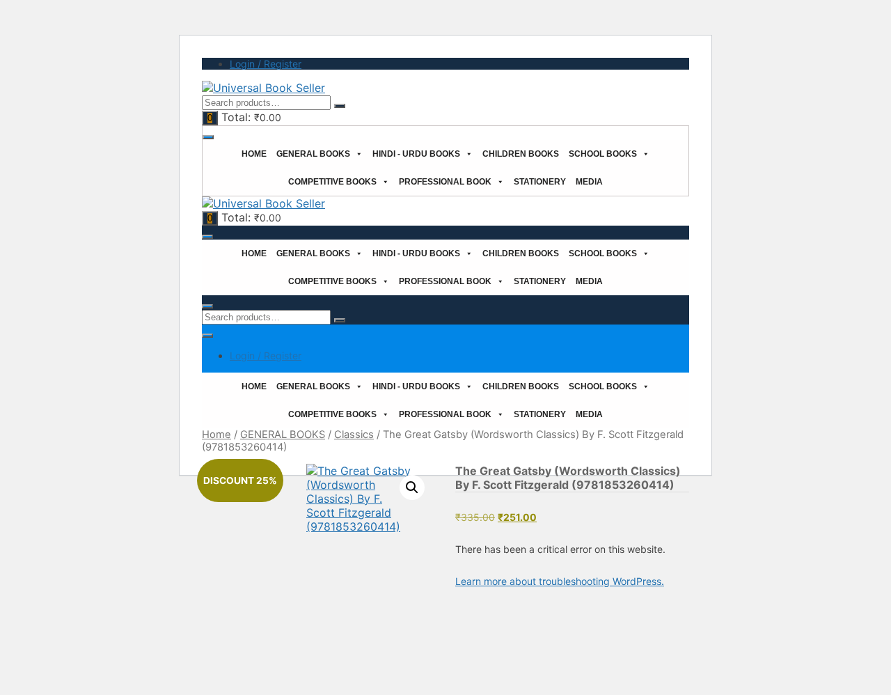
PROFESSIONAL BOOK (445, 182)
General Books (313, 154)
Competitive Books (332, 182)
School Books (603, 154)
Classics (354, 434)
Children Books (520, 154)
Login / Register (265, 64)
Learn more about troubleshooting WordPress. (559, 581)
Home (254, 154)
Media (589, 182)
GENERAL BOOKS (282, 434)
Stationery (540, 182)
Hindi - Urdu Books (416, 154)
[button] (412, 487)
